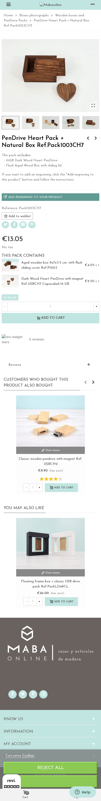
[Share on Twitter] (5, 224)
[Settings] (92, 5)
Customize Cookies (19, 756)
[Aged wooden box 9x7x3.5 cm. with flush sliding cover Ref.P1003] (10, 265)
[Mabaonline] (50, 5)
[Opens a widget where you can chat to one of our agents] (82, 792)
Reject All (50, 768)
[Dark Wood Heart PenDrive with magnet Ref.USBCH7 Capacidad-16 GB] (10, 281)
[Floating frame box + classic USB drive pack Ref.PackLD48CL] (50, 543)
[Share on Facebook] (14, 224)
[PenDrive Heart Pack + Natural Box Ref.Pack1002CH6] (95, 138)
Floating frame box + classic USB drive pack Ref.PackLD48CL (50, 584)
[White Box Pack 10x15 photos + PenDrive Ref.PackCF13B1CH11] (87, 138)
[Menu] (8, 5)
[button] (85, 382)
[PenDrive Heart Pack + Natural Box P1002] (93, 106)
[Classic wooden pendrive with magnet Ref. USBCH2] (50, 421)
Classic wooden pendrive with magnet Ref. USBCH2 (50, 461)
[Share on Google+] (23, 224)
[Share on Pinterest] (32, 224)
